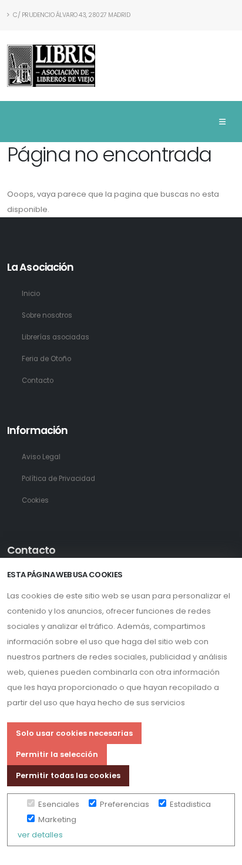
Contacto (37, 380)
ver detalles (40, 834)
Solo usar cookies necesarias (74, 733)
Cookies (35, 500)
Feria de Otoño (46, 358)
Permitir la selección (57, 754)
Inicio (31, 293)
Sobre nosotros (47, 315)
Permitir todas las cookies (68, 775)
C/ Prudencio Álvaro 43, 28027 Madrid (71, 15)
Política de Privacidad (58, 478)
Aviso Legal (41, 457)
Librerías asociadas (55, 337)
